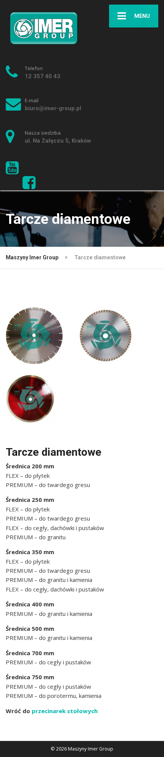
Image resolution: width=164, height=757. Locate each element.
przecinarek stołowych (65, 711)
